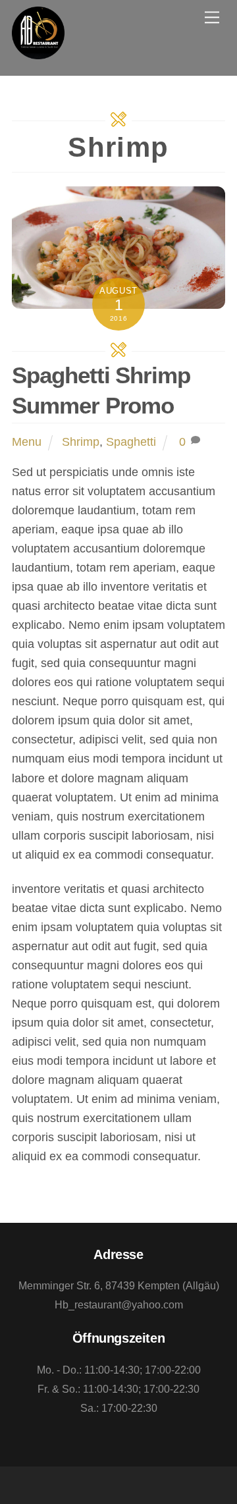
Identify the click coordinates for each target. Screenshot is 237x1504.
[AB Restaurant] (38, 51)
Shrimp (80, 441)
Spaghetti (131, 441)
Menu (26, 441)
